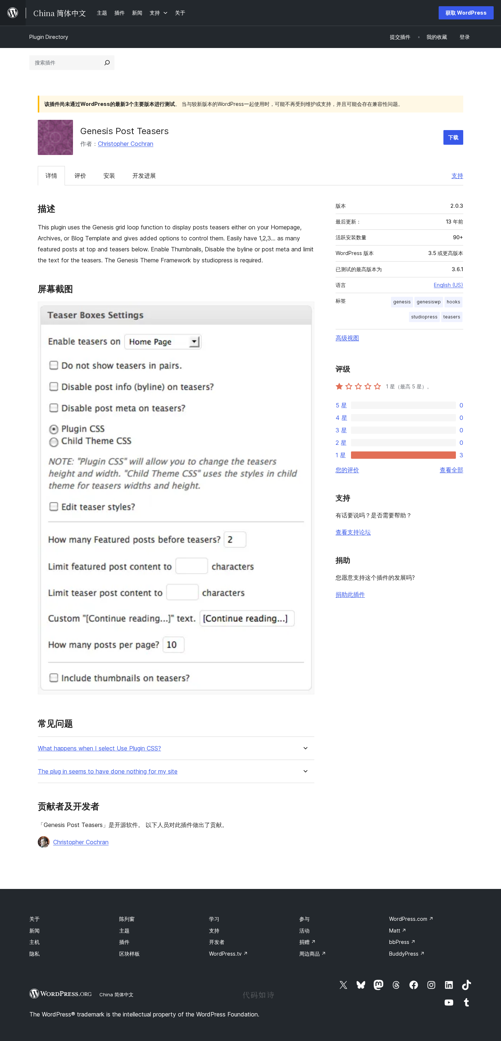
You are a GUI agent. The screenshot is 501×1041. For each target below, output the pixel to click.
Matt (397, 930)
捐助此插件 (350, 594)
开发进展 (144, 175)
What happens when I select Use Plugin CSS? (99, 748)
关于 (34, 919)
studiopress (424, 317)
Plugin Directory (48, 37)
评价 (80, 175)
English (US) (448, 285)
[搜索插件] (107, 62)
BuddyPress (407, 953)
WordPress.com (411, 919)
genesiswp (429, 301)
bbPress (402, 942)
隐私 (34, 953)
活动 (304, 930)
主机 (34, 942)
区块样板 (129, 953)
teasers (451, 317)
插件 (124, 942)
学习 (214, 919)
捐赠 (307, 942)
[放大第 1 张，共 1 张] (304, 311)
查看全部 (451, 469)
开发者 (216, 942)
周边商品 (312, 953)
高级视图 (347, 338)
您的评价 (347, 469)
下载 (453, 137)
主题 (124, 930)
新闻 (34, 930)
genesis (402, 301)
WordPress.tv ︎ (228, 953)
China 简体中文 (116, 994)
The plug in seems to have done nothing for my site (108, 771)
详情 (51, 175)
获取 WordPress (466, 13)
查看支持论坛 (353, 532)
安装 (109, 175)
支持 (457, 175)
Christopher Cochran (125, 143)
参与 (304, 919)
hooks (453, 301)
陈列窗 (127, 919)
